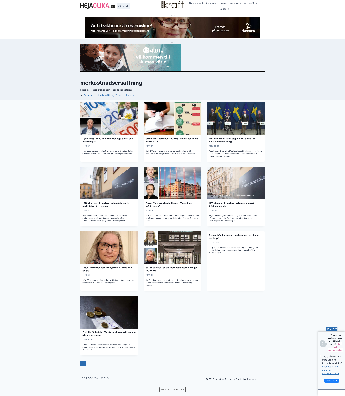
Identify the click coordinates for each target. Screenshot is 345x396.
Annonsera (235, 3)
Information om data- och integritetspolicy (330, 370)
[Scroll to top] (6, 385)
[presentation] (109, 118)
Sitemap (105, 377)
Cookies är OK (331, 380)
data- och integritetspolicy (335, 347)
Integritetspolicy (90, 377)
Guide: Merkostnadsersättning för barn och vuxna (109, 95)
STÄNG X (331, 329)
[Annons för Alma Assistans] (172, 57)
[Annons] (172, 37)
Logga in (224, 9)
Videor (224, 3)
